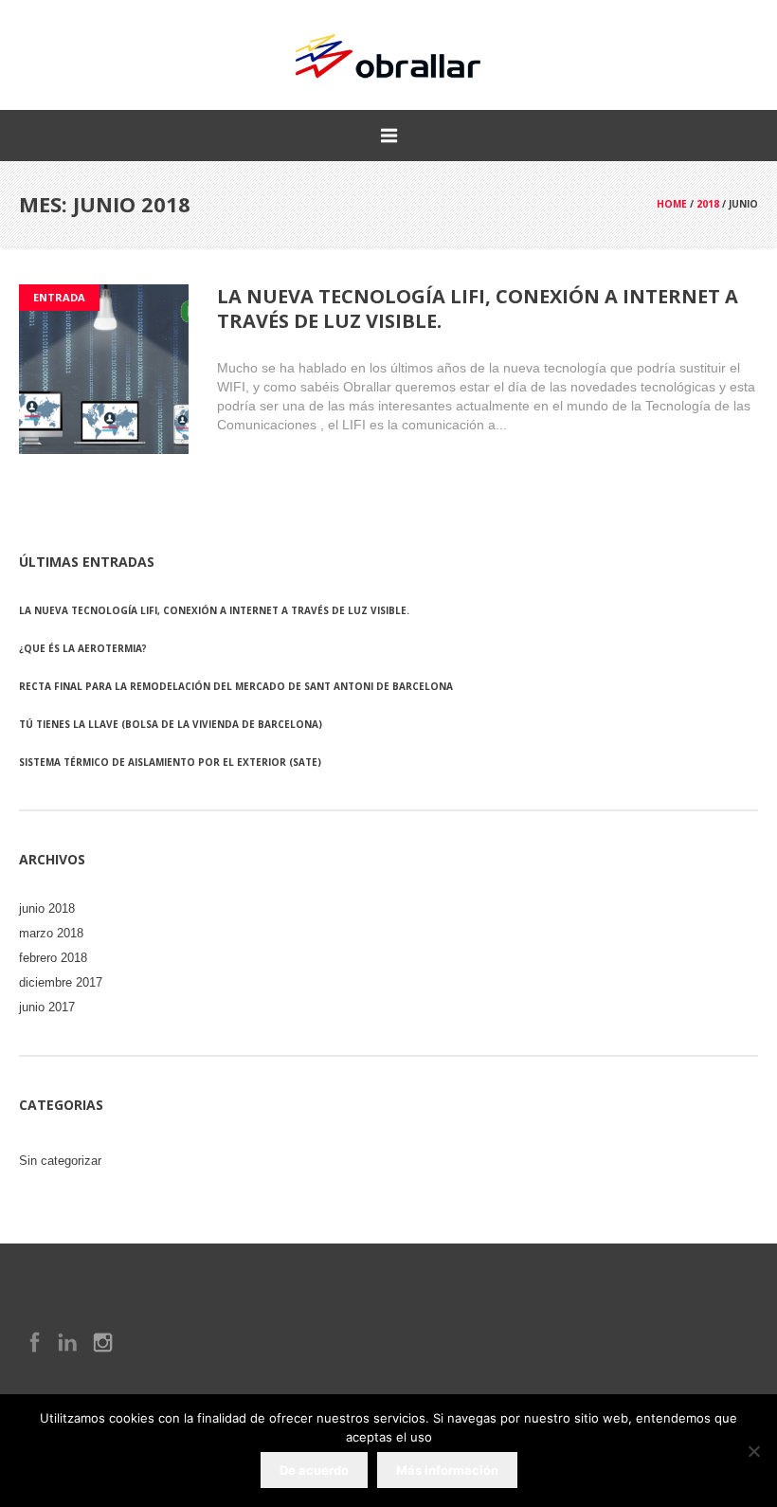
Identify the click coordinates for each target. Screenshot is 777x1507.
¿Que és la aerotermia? (83, 648)
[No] (753, 1451)
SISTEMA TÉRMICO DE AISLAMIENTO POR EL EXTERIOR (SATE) (170, 762)
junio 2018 (47, 908)
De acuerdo (314, 1470)
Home (672, 203)
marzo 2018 (51, 933)
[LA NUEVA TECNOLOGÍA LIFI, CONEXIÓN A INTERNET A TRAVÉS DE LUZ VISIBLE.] (104, 369)
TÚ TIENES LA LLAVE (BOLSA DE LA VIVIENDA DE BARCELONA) (170, 724)
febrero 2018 (53, 958)
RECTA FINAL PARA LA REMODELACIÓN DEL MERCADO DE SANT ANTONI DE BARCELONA (236, 686)
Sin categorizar (60, 1160)
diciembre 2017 (60, 982)
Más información (447, 1470)
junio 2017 (47, 1007)
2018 (707, 203)
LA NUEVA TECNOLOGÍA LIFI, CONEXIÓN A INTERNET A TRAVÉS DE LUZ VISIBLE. (477, 308)
